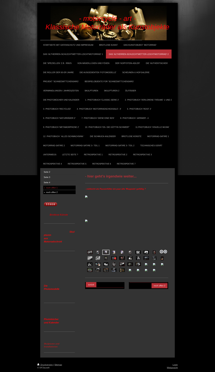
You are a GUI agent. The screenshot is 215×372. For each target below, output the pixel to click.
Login (175, 365)
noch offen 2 (159, 285)
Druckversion (46, 365)
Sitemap (58, 365)
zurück (91, 284)
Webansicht (172, 367)
